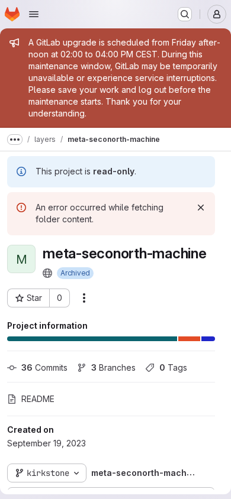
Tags (173, 367)
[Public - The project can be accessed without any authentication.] (47, 273)
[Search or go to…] (185, 14)
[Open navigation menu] (33, 14)
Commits (44, 367)
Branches (113, 367)
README (37, 399)
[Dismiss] (201, 207)
